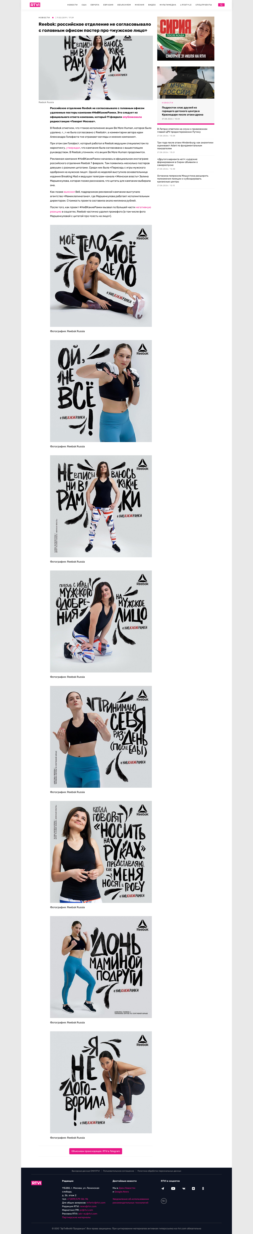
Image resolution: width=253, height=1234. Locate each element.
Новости (72, 5)
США (84, 5)
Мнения (139, 5)
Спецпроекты (204, 5)
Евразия (108, 5)
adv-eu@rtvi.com (87, 1213)
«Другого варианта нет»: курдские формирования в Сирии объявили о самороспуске (177, 162)
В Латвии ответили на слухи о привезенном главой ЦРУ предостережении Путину (182, 130)
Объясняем (124, 5)
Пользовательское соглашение (118, 1171)
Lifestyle (186, 5)
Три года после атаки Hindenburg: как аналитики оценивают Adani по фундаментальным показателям (185, 145)
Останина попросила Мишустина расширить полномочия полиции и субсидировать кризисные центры (182, 178)
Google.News (122, 1191)
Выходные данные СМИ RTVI (86, 1171)
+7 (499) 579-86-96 (77, 1199)
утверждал (73, 147)
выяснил (69, 191)
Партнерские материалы (76, 1217)
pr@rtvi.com (86, 1210)
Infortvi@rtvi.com (96, 1202)
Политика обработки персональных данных (159, 1171)
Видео (152, 5)
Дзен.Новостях (127, 1188)
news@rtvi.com (88, 1206)
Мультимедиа (168, 5)
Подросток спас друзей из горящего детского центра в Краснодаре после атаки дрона (182, 111)
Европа (95, 5)
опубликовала (132, 117)
